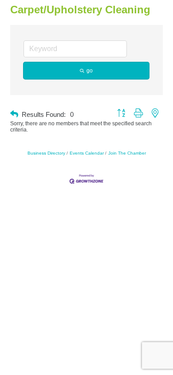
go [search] (89, 71)
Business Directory (46, 153)
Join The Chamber (127, 153)
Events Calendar (87, 153)
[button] (14, 114)
